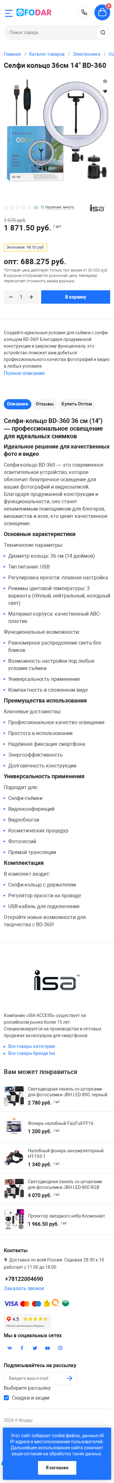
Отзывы (45, 403)
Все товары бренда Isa (31, 1053)
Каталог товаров (47, 54)
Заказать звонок (24, 1288)
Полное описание (24, 373)
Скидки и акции (30, 1398)
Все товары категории (31, 1046)
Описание (17, 403)
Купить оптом (76, 403)
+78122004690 (84, 12)
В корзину (75, 297)
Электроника (86, 54)
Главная (12, 54)
